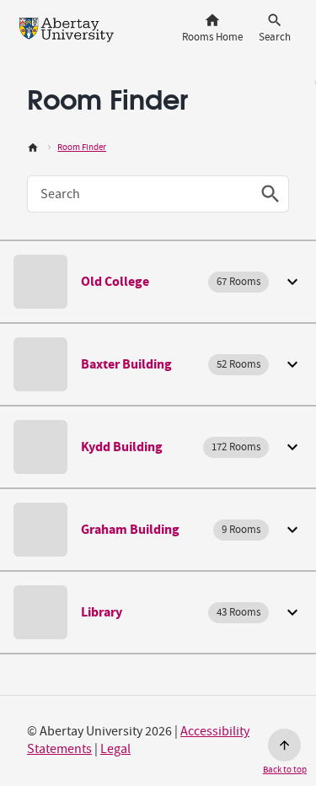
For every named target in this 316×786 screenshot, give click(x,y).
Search (60, 194)
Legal (115, 748)
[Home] (33, 147)
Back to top (285, 769)
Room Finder (81, 147)
